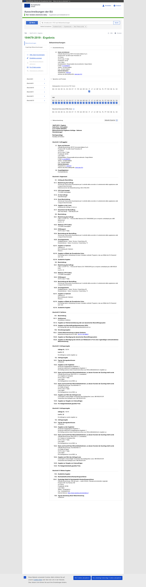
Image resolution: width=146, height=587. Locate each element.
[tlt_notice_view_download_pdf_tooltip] (53, 103)
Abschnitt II (30, 83)
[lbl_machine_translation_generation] (74, 109)
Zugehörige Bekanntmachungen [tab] (34, 47)
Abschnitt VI (30, 100)
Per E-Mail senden (35, 67)
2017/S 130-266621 (83, 334)
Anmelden (108, 5)
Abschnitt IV (30, 87)
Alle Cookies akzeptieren (82, 578)
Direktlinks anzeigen (36, 58)
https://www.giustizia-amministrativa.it (78, 493)
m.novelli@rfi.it (66, 65)
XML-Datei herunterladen (37, 55)
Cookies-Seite (37, 579)
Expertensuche (67, 26)
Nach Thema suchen (79, 26)
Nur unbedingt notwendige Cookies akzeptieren (107, 578)
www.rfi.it (68, 72)
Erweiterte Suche (57, 26)
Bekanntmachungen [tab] (30, 43)
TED (25, 33)
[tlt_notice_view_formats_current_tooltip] (117, 120)
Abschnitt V (30, 92)
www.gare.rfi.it (78, 74)
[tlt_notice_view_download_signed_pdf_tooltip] (89, 91)
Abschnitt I (30, 79)
